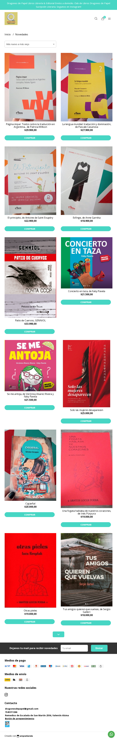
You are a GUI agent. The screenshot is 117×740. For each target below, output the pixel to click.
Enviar (99, 648)
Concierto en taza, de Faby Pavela (86, 291)
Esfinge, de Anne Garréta (87, 217)
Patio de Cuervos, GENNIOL (30, 320)
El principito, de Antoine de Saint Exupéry (30, 217)
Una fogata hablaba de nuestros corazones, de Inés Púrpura (86, 512)
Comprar (29, 137)
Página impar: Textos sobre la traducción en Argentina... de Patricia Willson (30, 125)
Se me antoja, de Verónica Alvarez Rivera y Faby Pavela (30, 395)
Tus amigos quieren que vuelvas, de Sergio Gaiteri (86, 611)
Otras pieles (30, 610)
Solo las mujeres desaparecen (86, 410)
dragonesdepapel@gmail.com (21, 708)
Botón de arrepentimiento (19, 718)
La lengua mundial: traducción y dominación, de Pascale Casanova (86, 125)
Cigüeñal (30, 503)
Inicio (8, 34)
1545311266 (11, 712)
